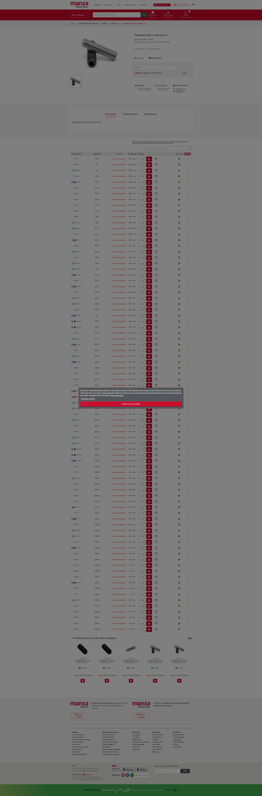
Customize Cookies (88, 399)
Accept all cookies (131, 404)
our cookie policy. (117, 395)
